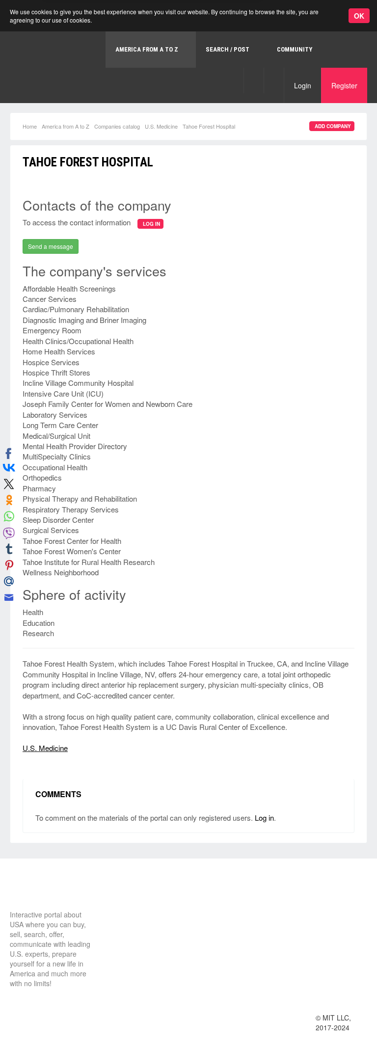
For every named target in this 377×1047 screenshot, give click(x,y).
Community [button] (294, 49)
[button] (253, 80)
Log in (264, 817)
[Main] (46, 891)
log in (151, 223)
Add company (333, 126)
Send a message (50, 246)
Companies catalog (117, 126)
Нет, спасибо (183, 50)
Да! (233, 50)
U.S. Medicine (161, 126)
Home (30, 126)
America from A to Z (65, 126)
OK (359, 16)
